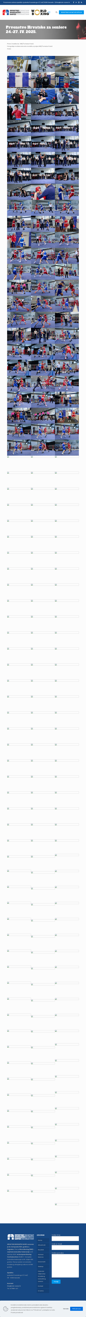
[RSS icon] (81, 2)
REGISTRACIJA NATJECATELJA (71, 12)
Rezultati (41, 1250)
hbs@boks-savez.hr (63, 2)
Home (40, 1240)
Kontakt (40, 1286)
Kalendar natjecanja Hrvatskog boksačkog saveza (42, 1276)
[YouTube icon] (76, 2)
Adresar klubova (41, 1255)
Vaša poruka (58, 1253)
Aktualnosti (41, 1245)
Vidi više (66, 1309)
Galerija (40, 1266)
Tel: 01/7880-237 (12, 1289)
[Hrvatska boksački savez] (25, 12)
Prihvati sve (76, 1309)
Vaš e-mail (57, 1244)
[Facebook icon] (73, 2)
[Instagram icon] (79, 2)
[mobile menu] (49, 12)
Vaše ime (56, 1235)
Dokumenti (41, 1262)
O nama (41, 1291)
